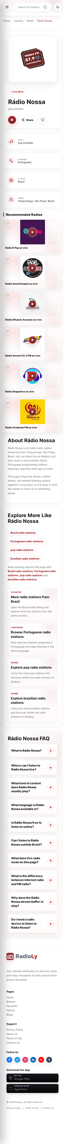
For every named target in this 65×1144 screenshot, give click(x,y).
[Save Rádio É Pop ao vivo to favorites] (7, 223)
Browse (10, 1001)
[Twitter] (17, 1060)
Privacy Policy (14, 1029)
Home (6, 20)
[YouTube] (41, 1060)
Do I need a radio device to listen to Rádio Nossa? (24, 923)
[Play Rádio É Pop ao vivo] (32, 232)
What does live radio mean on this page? (25, 860)
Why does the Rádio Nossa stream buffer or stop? (27, 902)
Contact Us (13, 1042)
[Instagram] (25, 1060)
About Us (11, 1033)
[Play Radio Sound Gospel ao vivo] (32, 268)
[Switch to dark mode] (58, 7)
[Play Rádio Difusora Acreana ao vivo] (32, 304)
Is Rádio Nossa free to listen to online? (26, 824)
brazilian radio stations (24, 558)
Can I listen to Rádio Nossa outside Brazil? (26, 842)
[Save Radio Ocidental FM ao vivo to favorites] (7, 403)
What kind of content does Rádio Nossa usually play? (26, 787)
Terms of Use (14, 1038)
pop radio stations (21, 549)
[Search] (45, 7)
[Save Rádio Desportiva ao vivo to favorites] (7, 367)
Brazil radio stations (23, 532)
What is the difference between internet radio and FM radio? (27, 880)
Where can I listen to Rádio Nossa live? (25, 767)
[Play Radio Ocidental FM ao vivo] (32, 411)
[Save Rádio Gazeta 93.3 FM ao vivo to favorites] (7, 331)
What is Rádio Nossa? (26, 750)
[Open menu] (7, 7)
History (10, 1010)
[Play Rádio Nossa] (12, 120)
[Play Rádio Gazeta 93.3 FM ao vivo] (32, 340)
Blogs (9, 1014)
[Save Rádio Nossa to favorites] (43, 120)
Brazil (30, 20)
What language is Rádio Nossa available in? (27, 807)
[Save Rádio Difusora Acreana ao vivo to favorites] (7, 295)
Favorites (11, 1005)
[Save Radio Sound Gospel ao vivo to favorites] (7, 259)
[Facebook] (9, 1060)
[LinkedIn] (33, 1060)
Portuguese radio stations (26, 541)
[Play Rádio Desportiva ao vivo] (32, 375)
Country (18, 20)
